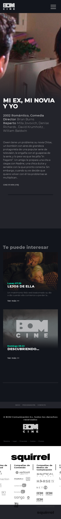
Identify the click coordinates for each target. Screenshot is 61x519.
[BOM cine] (7, 15)
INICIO (17, 405)
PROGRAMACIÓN (28, 405)
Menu (53, 7)
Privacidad (23, 441)
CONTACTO (42, 405)
